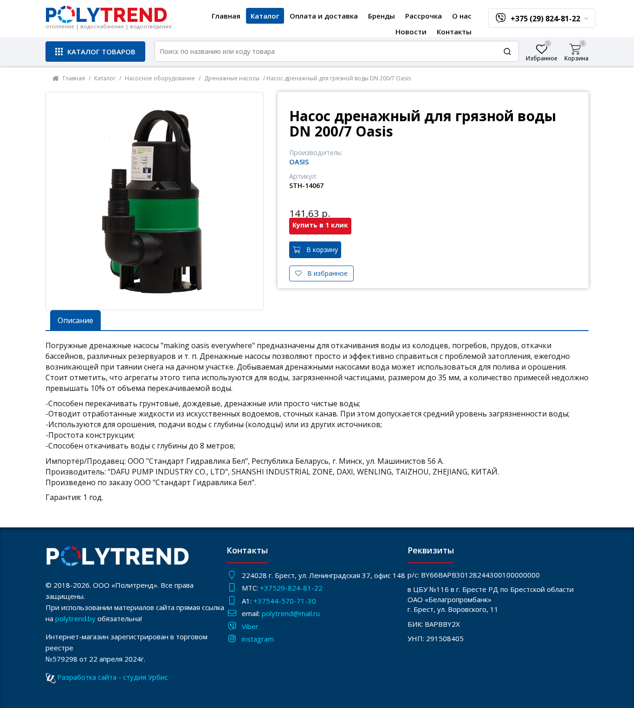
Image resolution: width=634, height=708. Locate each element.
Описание (75, 320)
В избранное (325, 273)
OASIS (299, 161)
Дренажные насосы (231, 78)
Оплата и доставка (324, 15)
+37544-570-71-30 (285, 600)
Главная (226, 15)
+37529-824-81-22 (291, 587)
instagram (258, 638)
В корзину (319, 249)
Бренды (381, 15)
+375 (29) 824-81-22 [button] (546, 18)
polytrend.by (75, 618)
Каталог (265, 15)
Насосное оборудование (160, 78)
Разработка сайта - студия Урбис (112, 677)
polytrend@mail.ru (291, 613)
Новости (411, 31)
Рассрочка (423, 15)
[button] (95, 51)
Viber (250, 626)
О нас (462, 15)
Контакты (454, 31)
